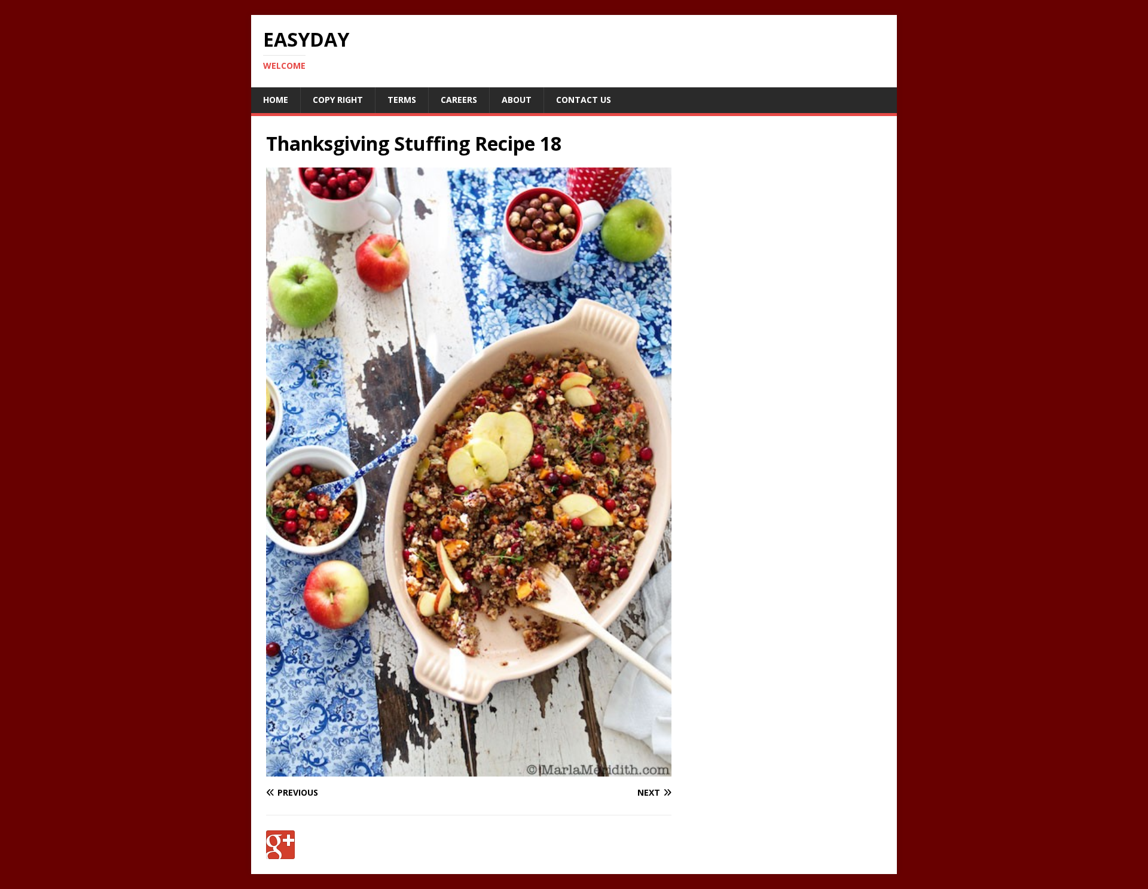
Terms (401, 99)
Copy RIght (338, 99)
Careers (459, 99)
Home (275, 99)
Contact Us (583, 99)
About (517, 99)
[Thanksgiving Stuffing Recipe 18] (468, 769)
